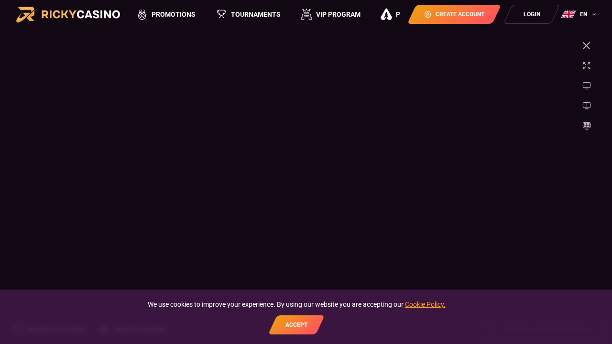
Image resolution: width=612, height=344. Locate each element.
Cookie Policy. (425, 304)
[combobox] (580, 14)
